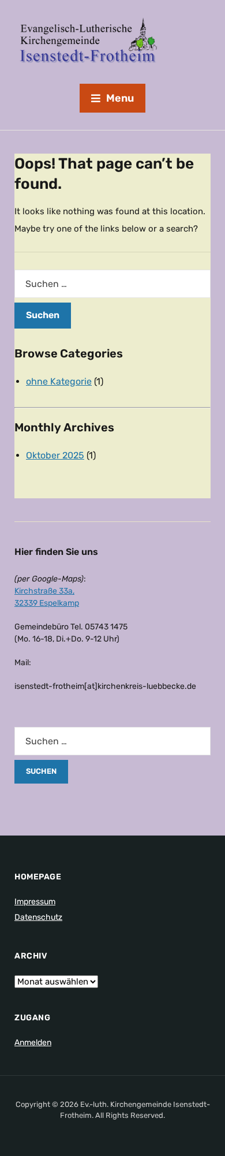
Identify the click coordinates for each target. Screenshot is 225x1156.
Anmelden (32, 1042)
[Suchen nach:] (112, 284)
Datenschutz (38, 917)
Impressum (34, 902)
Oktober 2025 (55, 455)
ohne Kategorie (59, 381)
